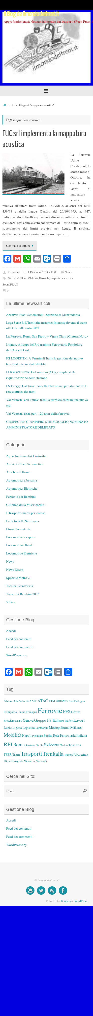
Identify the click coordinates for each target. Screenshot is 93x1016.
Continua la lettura (18, 246)
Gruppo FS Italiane (49, 720)
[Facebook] (63, 890)
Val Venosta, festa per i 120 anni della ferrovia (37, 413)
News (68, 272)
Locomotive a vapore (20, 537)
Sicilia (39, 745)
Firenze (75, 712)
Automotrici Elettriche (21, 488)
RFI (8, 744)
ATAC (42, 700)
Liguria (17, 728)
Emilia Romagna (27, 712)
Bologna (79, 701)
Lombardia (41, 728)
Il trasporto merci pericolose (25, 513)
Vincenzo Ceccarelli (35, 761)
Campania (10, 712)
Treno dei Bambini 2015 (22, 594)
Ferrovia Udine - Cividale (23, 278)
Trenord (68, 754)
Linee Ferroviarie (18, 529)
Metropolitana (59, 727)
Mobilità (12, 734)
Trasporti (31, 753)
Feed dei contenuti (18, 639)
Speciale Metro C (18, 577)
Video (10, 602)
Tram (16, 754)
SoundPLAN (10, 284)
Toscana (74, 744)
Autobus (62, 700)
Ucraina (81, 754)
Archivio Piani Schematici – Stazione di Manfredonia (43, 314)
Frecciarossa (11, 720)
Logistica (29, 727)
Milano (76, 727)
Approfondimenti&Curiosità (26, 456)
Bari (70, 701)
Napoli (26, 735)
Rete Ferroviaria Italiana (70, 735)
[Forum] (30, 890)
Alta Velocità (21, 701)
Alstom (8, 701)
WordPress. (81, 901)
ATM (52, 701)
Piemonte (37, 735)
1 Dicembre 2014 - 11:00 (42, 272)
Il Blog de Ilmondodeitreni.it (31, 14)
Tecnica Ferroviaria (19, 586)
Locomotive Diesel (19, 545)
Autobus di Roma (18, 472)
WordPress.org (16, 655)
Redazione (14, 272)
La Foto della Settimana (22, 521)
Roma (19, 744)
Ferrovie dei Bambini (21, 496)
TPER (7, 754)
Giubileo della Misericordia (25, 504)
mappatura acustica (62, 278)
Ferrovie (44, 278)
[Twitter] (41, 890)
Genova (28, 720)
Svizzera (51, 744)
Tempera (66, 901)
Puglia (48, 735)
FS (20, 720)
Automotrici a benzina (21, 480)
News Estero (14, 569)
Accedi (11, 630)
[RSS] (52, 890)
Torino (64, 745)
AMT (33, 701)
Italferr (69, 720)
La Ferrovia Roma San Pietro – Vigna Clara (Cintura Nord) (47, 336)
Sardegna (30, 745)
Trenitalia (53, 753)
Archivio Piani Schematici (24, 464)
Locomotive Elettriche (21, 553)
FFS (66, 711)
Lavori (79, 720)
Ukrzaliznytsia (13, 761)
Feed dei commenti (19, 647)
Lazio (8, 727)
